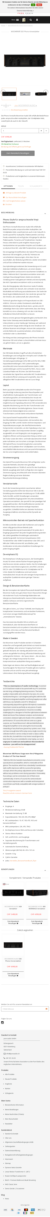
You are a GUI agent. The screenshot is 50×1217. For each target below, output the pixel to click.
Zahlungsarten (10, 1146)
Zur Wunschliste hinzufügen (13, 159)
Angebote (8, 1084)
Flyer (34, 861)
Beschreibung (7, 213)
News (7, 1199)
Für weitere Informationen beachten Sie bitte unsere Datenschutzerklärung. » (25, 9)
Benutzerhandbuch (25, 861)
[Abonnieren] (46, 1008)
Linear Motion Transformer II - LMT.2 (17, 1172)
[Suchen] (31, 19)
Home (3, 25)
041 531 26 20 (11, 1058)
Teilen (21, 186)
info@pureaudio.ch (13, 1054)
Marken (7, 1089)
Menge (3, 126)
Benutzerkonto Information (14, 1105)
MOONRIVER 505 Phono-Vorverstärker (20, 25)
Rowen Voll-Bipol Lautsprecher (15, 1176)
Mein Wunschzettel (11, 1119)
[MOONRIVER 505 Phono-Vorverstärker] (9, 94)
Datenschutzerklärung (12, 1151)
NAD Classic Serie (11, 1184)
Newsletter (8, 1124)
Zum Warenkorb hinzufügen (13, 922)
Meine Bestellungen (11, 1110)
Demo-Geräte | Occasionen (14, 1189)
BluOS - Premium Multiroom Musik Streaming (20, 1180)
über (24, 105)
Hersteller (13, 861)
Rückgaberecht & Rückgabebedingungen (19, 1155)
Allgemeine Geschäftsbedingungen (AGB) (19, 1142)
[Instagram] (2, 1022)
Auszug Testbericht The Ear (14, 747)
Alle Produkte (9, 1074)
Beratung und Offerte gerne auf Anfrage (16, 147)
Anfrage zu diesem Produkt (15, 193)
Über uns (8, 1138)
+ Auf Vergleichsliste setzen (15, 201)
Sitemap (8, 1163)
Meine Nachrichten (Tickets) (14, 1114)
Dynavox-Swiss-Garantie (13, 1168)
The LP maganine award (12, 790)
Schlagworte (36, 186)
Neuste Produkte (11, 1079)
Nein (39, 5)
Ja (33, 5)
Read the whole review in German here (17, 793)
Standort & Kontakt (11, 1134)
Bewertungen (7, 869)
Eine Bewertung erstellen (19, 110)
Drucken (8, 204)
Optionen (8, 186)
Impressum (9, 1159)
